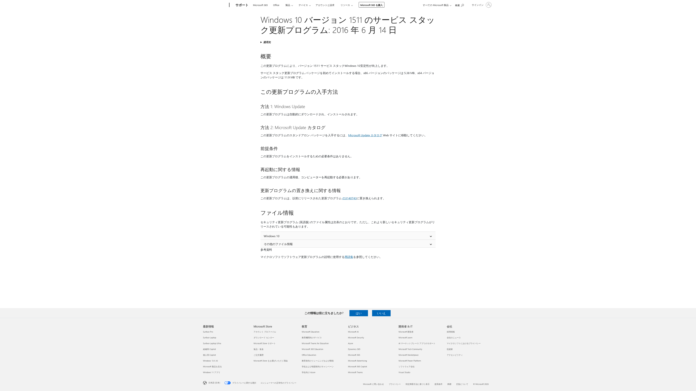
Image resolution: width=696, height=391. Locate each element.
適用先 (267, 42)
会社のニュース (454, 337)
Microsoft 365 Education (312, 349)
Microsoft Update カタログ (365, 135)
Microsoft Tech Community (410, 349)
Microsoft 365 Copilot (357, 366)
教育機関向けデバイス (312, 337)
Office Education (309, 355)
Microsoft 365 (260, 5)
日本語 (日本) (214, 382)
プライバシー (395, 384)
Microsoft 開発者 (406, 331)
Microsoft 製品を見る (212, 366)
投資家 (450, 349)
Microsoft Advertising (357, 360)
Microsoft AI (353, 331)
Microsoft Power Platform (410, 360)
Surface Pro (208, 331)
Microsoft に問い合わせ (373, 384)
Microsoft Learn (405, 337)
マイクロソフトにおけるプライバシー (464, 343)
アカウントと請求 (325, 5)
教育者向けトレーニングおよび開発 (318, 360)
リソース (345, 5)
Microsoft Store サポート (265, 343)
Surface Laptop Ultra (212, 343)
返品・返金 (259, 349)
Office (276, 5)
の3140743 (349, 198)
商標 (449, 384)
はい (359, 313)
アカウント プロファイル (265, 331)
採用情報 (451, 331)
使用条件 (438, 384)
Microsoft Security (356, 337)
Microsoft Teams (355, 372)
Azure (350, 343)
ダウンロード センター (264, 337)
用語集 (349, 257)
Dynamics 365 (354, 349)
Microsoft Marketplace (409, 355)
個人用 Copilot (209, 355)
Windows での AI (210, 360)
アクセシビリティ (455, 355)
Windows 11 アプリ (211, 372)
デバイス (303, 5)
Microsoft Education (310, 331)
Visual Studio (404, 372)
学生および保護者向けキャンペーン (318, 366)
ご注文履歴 (259, 355)
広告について (462, 384)
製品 (287, 5)
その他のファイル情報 (278, 244)
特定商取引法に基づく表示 (418, 384)
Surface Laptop (209, 337)
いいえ (381, 313)
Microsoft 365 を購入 (371, 5)
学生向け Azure (308, 372)
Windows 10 (271, 236)
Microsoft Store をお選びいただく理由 (271, 360)
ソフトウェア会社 (407, 366)
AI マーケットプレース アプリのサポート (417, 343)
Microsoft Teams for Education (315, 343)
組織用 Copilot (209, 349)
